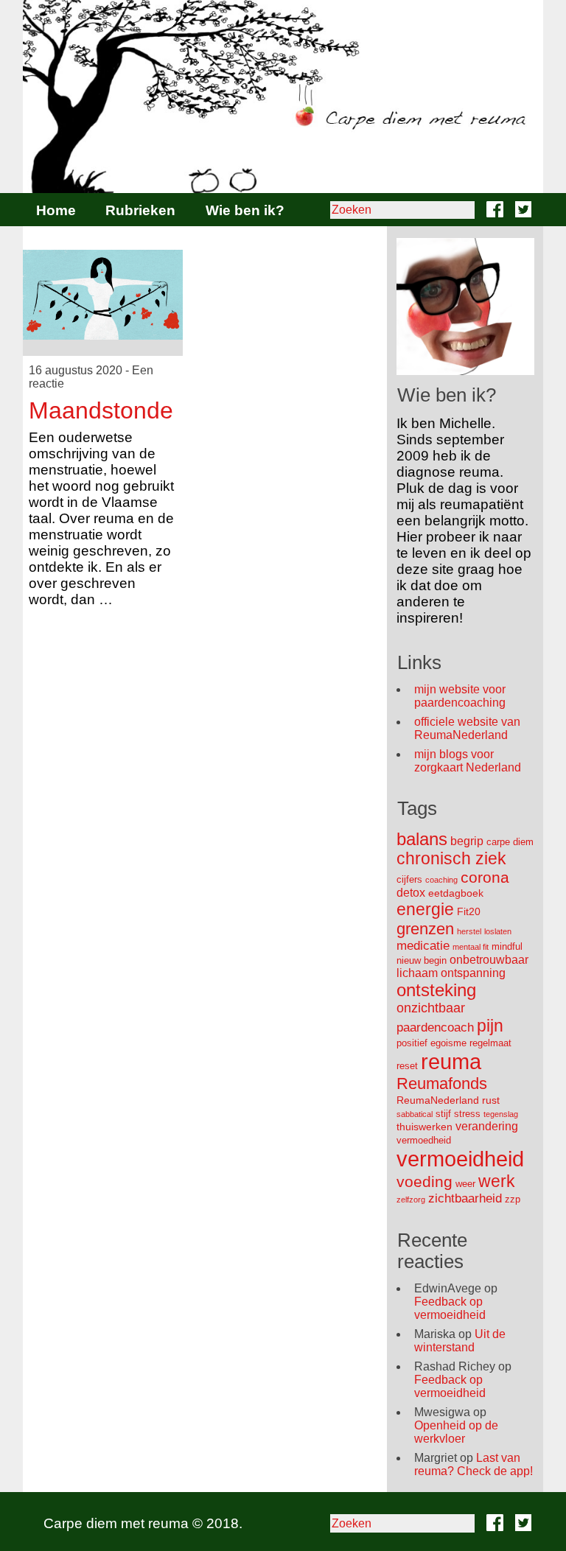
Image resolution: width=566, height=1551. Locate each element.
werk (496, 1181)
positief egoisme (431, 1042)
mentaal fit (471, 946)
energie (425, 909)
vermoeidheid (460, 1158)
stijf (443, 1113)
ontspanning (473, 973)
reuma (451, 1061)
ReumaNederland (437, 1100)
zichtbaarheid (465, 1198)
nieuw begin (421, 960)
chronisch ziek (451, 859)
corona (485, 877)
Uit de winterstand (460, 1341)
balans (421, 839)
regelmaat (490, 1042)
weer (465, 1183)
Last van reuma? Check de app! (473, 1464)
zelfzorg (410, 1199)
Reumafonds (441, 1083)
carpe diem (510, 841)
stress (467, 1113)
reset (407, 1065)
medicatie (423, 946)
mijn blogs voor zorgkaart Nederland (467, 761)
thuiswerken (424, 1126)
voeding (424, 1181)
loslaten (497, 931)
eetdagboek (455, 893)
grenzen (425, 929)
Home (56, 210)
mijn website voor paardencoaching (460, 696)
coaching (441, 879)
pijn (490, 1025)
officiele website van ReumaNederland (467, 728)
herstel (469, 931)
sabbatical (414, 1114)
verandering (486, 1126)
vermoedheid (423, 1140)
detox (410, 892)
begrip (466, 841)
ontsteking (436, 990)
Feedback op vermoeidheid (450, 1308)
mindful (507, 946)
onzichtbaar (430, 1008)
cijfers (409, 879)
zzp (512, 1199)
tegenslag (500, 1114)
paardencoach (435, 1027)
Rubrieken (140, 210)
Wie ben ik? (245, 210)
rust (491, 1100)
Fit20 (469, 911)
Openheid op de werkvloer (456, 1432)
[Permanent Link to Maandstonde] (103, 295)
